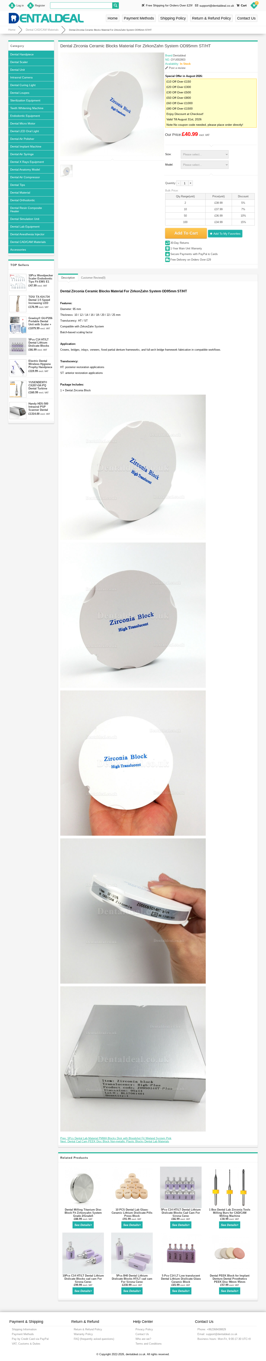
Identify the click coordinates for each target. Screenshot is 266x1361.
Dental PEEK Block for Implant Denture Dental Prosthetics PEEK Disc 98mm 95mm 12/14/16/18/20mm (229, 1280)
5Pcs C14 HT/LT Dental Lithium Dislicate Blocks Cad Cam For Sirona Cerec (38, 342)
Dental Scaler (19, 62)
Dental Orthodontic (22, 200)
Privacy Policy (144, 1329)
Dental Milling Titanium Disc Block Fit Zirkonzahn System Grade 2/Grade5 (83, 1212)
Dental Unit (17, 69)
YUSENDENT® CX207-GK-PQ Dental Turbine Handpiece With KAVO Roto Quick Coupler (39, 385)
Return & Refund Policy (211, 18)
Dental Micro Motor (22, 123)
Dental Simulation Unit (24, 219)
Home (113, 18)
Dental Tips (17, 185)
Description (68, 277)
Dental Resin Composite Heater (26, 209)
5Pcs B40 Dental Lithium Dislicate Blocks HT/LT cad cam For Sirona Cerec (132, 1278)
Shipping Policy (173, 18)
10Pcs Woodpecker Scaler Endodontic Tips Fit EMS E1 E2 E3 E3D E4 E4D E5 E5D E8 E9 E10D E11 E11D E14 (40, 278)
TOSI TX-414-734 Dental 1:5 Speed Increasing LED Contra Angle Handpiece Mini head (39, 300)
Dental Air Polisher (22, 138)
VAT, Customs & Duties (26, 1343)
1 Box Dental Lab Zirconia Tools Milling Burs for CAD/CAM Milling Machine (229, 1212)
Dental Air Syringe (22, 154)
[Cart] (254, 6)
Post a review (177, 68)
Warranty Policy (83, 1334)
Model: (169, 164)
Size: (168, 154)
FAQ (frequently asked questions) (94, 1338)
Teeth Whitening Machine (26, 108)
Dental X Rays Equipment (27, 161)
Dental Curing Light (23, 85)
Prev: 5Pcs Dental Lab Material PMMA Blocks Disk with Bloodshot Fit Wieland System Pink (115, 1138)
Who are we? (143, 1338)
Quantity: (170, 183)
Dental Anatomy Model (25, 169)
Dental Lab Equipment (24, 226)
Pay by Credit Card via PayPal (30, 1338)
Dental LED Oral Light (24, 131)
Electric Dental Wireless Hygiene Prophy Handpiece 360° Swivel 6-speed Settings (40, 364)
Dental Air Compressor (25, 177)
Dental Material (20, 192)
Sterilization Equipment (25, 100)
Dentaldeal (179, 55)
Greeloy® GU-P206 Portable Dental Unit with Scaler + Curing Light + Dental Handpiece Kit (40, 321)
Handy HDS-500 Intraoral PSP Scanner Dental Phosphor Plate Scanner (38, 406)
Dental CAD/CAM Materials (42, 29)
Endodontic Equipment (25, 115)
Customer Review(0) (93, 277)
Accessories (18, 249)
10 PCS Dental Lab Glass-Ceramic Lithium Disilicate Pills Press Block (132, 1212)
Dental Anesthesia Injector (27, 234)
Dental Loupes (19, 92)
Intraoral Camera (21, 77)
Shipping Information (24, 1329)
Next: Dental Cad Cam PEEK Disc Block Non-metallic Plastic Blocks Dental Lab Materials (114, 1141)
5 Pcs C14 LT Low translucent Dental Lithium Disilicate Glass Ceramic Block (181, 1278)
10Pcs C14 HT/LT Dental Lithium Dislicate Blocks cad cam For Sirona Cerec (83, 1278)
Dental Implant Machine (25, 146)
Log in (20, 5)
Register (40, 5)
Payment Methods (139, 18)
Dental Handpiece (22, 54)
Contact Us (246, 18)
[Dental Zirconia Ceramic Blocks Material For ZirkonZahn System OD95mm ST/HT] (112, 104)
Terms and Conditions (148, 1343)
